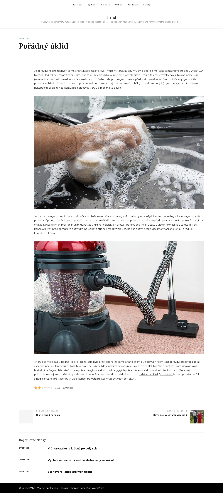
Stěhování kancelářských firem (70, 471)
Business (78, 5)
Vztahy (147, 5)
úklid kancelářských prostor (156, 374)
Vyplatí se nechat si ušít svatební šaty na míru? (81, 460)
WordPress (98, 488)
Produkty (133, 5)
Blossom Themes (69, 488)
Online (118, 5)
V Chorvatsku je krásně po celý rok (72, 448)
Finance (105, 5)
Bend (111, 17)
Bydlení (92, 5)
